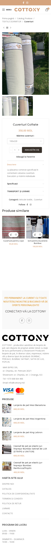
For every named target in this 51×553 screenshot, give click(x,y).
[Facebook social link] (23, 3)
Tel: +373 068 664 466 (13, 378)
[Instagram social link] (27, 3)
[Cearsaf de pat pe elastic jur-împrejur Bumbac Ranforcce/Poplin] (6, 467)
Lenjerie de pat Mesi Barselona (29, 405)
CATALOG (6, 488)
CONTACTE (7, 513)
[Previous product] (4, 28)
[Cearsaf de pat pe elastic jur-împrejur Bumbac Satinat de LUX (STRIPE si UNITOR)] (6, 451)
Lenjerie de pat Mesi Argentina (29, 419)
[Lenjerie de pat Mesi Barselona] (6, 408)
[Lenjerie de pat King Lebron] (6, 435)
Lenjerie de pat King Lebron (27, 432)
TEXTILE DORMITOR (11, 21)
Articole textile (25, 199)
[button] (10, 234)
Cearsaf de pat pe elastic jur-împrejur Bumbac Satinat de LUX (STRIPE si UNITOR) (30, 449)
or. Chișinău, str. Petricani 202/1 (17, 370)
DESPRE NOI (8, 483)
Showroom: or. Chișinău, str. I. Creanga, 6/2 (22, 374)
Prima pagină (8, 18)
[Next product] (10, 28)
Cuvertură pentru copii (13, 241)
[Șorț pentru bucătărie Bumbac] (37, 227)
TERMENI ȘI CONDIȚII (12, 498)
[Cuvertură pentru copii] (13, 227)
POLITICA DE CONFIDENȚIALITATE (18, 493)
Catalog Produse (24, 18)
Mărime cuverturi (25, 135)
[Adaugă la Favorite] (15, 234)
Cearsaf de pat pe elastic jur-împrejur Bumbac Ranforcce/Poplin (28, 465)
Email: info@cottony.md (14, 382)
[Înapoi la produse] (7, 28)
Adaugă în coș (32, 150)
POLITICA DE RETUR (11, 503)
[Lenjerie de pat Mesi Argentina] (6, 422)
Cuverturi (28, 21)
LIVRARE (6, 508)
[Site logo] (27, 9)
